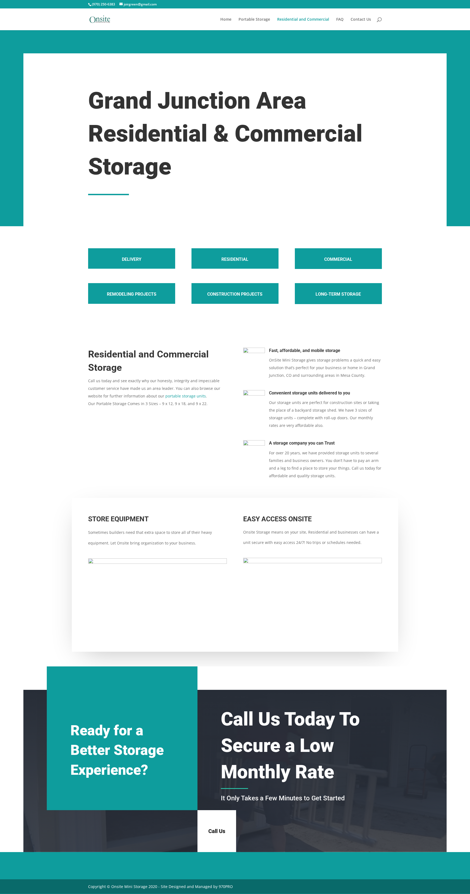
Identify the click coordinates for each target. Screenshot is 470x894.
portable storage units (185, 396)
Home (225, 19)
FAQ (340, 19)
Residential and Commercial (303, 19)
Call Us (216, 831)
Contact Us (361, 19)
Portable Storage (254, 19)
